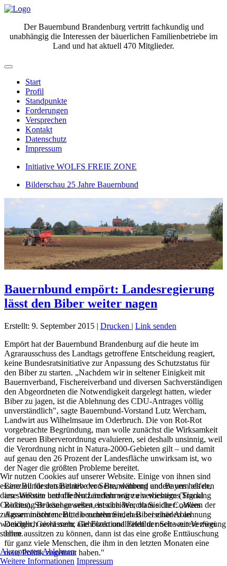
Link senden (155, 325)
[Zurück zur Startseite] (17, 8)
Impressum (43, 148)
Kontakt (38, 129)
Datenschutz (46, 138)
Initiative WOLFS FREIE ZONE (81, 166)
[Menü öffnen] (8, 66)
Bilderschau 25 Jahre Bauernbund (81, 184)
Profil (34, 91)
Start (33, 81)
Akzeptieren (20, 551)
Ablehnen (58, 551)
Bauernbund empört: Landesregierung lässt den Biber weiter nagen (109, 296)
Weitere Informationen (37, 560)
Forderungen (46, 110)
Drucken (115, 325)
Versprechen (46, 119)
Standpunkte (46, 100)
